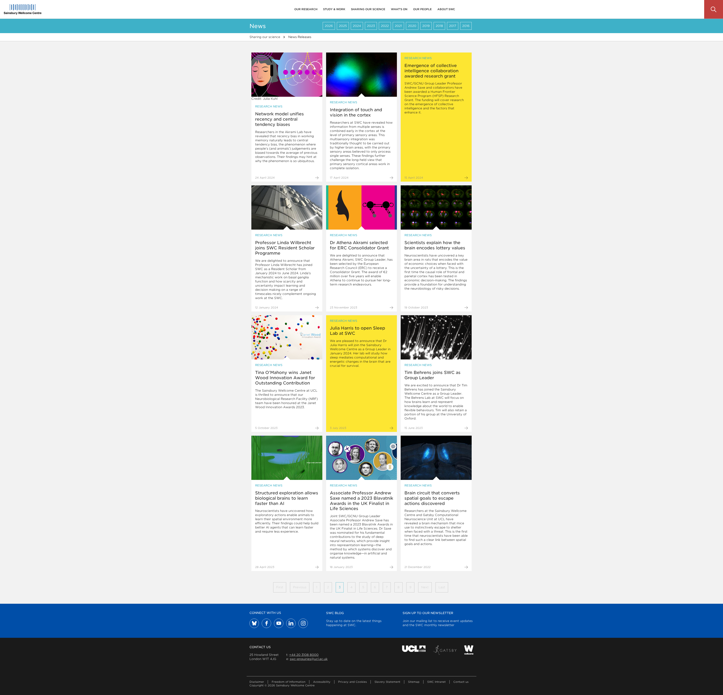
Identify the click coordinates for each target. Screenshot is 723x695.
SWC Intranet (436, 681)
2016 (466, 26)
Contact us (460, 681)
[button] (713, 9)
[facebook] (266, 623)
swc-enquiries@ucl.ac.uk (309, 659)
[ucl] (414, 650)
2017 (452, 26)
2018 (439, 26)
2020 (412, 26)
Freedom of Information (288, 681)
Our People (422, 9)
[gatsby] (445, 650)
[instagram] (303, 623)
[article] (286, 117)
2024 (357, 26)
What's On (399, 9)
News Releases (299, 37)
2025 (343, 26)
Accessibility (321, 681)
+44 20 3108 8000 (304, 655)
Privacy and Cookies (352, 681)
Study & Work (334, 9)
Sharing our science (368, 9)
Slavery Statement (387, 681)
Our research (305, 9)
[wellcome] (469, 650)
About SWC (446, 9)
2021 (398, 26)
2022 (385, 26)
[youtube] (278, 623)
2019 (426, 26)
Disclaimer (256, 681)
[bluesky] (254, 623)
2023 (371, 26)
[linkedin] (291, 623)
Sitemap (413, 681)
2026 (329, 26)
